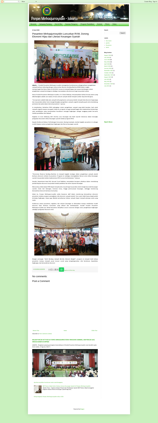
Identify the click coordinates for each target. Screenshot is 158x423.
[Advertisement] (120, 103)
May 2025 (106, 81)
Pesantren (109, 45)
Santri (107, 47)
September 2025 (108, 75)
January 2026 (107, 68)
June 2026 (107, 59)
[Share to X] (53, 269)
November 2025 (108, 70)
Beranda (33, 24)
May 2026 (106, 62)
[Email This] (49, 269)
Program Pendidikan (87, 24)
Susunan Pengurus (71, 24)
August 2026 (107, 55)
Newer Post (36, 330)
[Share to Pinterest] (58, 269)
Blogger (82, 409)
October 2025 (108, 73)
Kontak (99, 24)
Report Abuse (108, 122)
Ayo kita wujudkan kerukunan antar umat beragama (48, 382)
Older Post (94, 330)
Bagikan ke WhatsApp (69, 270)
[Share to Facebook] (55, 269)
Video (115, 24)
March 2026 (107, 66)
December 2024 (108, 84)
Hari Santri (108, 41)
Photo (107, 24)
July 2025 (106, 79)
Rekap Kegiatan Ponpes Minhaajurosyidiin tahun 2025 (49, 396)
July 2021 (106, 86)
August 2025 (107, 77)
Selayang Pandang (45, 24)
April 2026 (107, 64)
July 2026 (106, 57)
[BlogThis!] (51, 269)
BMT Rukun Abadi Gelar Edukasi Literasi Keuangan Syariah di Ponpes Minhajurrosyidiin (67, 386)
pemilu (108, 43)
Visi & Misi (58, 24)
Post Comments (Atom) (45, 333)
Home (65, 330)
